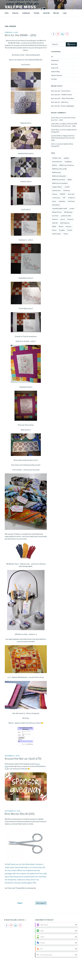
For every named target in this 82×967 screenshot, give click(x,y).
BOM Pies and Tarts (58, 179)
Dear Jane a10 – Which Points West (62, 98)
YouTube (36, 13)
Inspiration (62, 201)
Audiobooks (26, 13)
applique (66, 158)
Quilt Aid (55, 223)
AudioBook (68, 161)
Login (65, 13)
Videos (66, 234)
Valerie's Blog (55, 71)
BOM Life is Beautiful (59, 176)
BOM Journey (56, 172)
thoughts (62, 230)
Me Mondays (68, 212)
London (71, 208)
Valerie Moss (20, 7)
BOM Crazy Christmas (67, 165)
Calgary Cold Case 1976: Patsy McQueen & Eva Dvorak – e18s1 (63, 138)
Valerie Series (56, 234)
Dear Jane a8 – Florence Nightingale (62, 106)
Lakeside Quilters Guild (59, 208)
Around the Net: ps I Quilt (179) (23, 758)
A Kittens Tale (56, 158)
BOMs (70, 179)
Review (61, 226)
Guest (54, 201)
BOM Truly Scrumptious (60, 183)
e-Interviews (56, 198)
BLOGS (54, 165)
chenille (66, 187)
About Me (46, 13)
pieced (62, 219)
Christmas (66, 190)
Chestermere (56, 190)
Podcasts (15, 13)
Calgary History (57, 187)
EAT (64, 198)
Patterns (55, 219)
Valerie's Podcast (56, 75)
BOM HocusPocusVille (59, 169)
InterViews (71, 201)
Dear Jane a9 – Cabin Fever (59, 102)
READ (54, 226)
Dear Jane (54, 64)
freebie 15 (71, 198)
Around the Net (57, 161)
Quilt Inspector (65, 223)
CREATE (62, 194)
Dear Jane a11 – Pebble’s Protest (61, 94)
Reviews (68, 226)
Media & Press (57, 212)
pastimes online (66, 216)
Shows (54, 230)
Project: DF (54, 68)
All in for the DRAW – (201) (20, 35)
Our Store (55, 216)
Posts (6, 13)
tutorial (69, 230)
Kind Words (56, 205)
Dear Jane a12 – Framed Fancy (60, 91)
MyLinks (56, 13)
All (52, 56)
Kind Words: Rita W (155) (19, 813)
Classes (54, 194)
